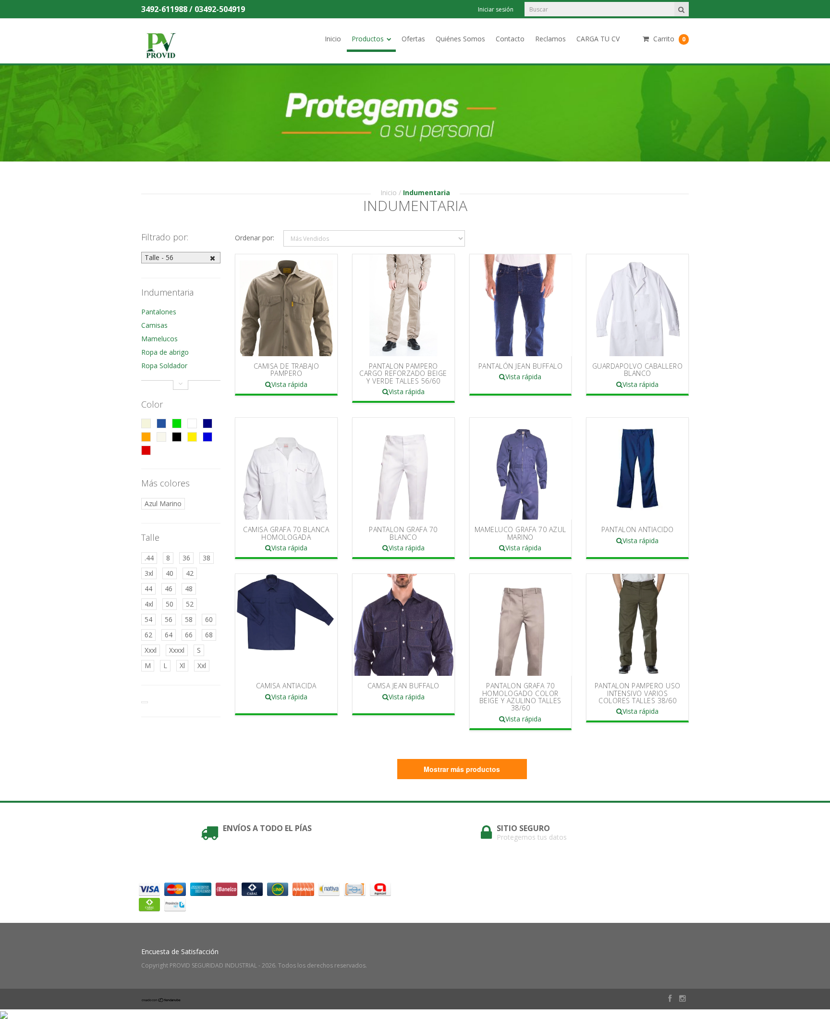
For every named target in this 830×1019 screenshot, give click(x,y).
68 (209, 634)
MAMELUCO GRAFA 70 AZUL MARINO (520, 533)
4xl (149, 604)
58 (189, 619)
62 (148, 634)
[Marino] (207, 423)
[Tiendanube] (161, 999)
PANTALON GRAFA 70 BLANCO (403, 533)
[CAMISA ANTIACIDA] (286, 625)
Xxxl (151, 650)
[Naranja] (146, 437)
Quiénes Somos (460, 38)
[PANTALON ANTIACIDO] (637, 469)
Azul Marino (163, 503)
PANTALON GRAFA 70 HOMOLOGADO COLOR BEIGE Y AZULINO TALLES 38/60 (520, 696)
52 (190, 604)
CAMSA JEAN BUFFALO (403, 685)
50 (169, 604)
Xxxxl (176, 650)
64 (168, 634)
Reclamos (550, 38)
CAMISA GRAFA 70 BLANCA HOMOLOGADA (286, 533)
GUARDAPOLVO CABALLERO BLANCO (637, 369)
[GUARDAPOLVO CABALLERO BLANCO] (637, 305)
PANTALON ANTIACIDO (637, 529)
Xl (182, 665)
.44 (149, 557)
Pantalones (158, 311)
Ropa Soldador (164, 365)
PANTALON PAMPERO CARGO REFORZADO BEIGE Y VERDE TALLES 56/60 (403, 373)
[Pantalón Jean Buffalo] (521, 305)
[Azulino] (161, 423)
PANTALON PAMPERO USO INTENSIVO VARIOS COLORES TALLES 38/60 (638, 693)
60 (209, 619)
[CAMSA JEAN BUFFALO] (403, 625)
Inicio (333, 38)
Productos (368, 38)
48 (189, 588)
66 (189, 634)
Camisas (154, 325)
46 (168, 588)
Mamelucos (159, 338)
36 (186, 557)
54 (148, 619)
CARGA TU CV (598, 38)
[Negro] (177, 437)
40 (169, 573)
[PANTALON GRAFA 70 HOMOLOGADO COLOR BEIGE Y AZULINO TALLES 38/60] (521, 625)
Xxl (201, 665)
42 (190, 573)
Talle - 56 (159, 257)
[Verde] (177, 423)
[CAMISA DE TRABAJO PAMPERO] (286, 305)
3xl (149, 573)
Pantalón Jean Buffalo (520, 366)
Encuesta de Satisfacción (180, 951)
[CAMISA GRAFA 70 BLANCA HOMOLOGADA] (286, 469)
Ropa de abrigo (165, 352)
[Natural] (161, 437)
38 (206, 557)
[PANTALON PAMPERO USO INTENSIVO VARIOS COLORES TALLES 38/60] (637, 625)
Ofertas (413, 38)
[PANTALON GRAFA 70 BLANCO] (403, 469)
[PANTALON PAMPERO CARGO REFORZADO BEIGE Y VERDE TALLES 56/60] (403, 305)
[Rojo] (146, 450)
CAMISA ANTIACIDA (286, 685)
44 (148, 588)
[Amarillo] (192, 437)
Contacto (510, 38)
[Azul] (207, 437)
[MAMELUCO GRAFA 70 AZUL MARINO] (521, 469)
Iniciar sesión (495, 9)
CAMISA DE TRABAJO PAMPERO (286, 369)
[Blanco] (192, 423)
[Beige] (146, 423)
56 (168, 619)
